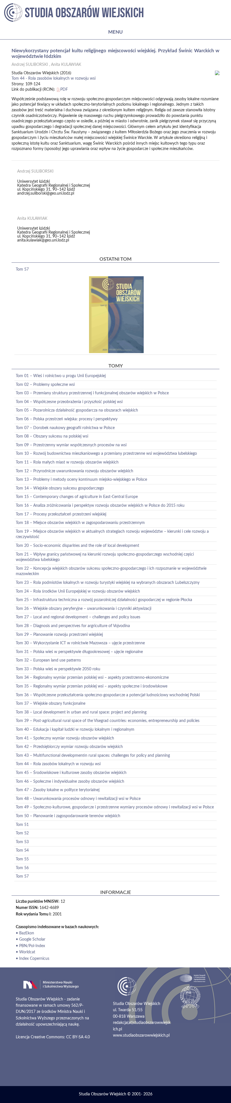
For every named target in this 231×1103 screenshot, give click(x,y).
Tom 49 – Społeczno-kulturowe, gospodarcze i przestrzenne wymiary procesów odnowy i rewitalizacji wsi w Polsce (115, 807)
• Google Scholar (30, 939)
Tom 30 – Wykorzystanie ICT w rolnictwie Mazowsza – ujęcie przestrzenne (80, 643)
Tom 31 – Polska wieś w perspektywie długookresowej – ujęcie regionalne (79, 652)
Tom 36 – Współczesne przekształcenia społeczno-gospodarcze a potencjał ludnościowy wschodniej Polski (108, 695)
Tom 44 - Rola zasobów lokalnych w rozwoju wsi (53, 79)
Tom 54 (22, 850)
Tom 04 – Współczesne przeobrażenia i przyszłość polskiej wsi (69, 402)
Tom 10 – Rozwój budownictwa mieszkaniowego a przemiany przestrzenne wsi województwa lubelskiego (106, 454)
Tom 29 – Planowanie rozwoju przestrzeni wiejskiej (59, 635)
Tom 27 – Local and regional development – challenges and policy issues (78, 617)
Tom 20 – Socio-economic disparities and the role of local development (77, 546)
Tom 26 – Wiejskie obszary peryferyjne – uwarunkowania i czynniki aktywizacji (83, 609)
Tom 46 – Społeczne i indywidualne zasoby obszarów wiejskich (70, 782)
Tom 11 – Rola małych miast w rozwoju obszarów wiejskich (67, 462)
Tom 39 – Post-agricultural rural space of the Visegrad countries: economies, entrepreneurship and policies (107, 721)
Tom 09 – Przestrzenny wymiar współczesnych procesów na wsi (71, 445)
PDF (64, 90)
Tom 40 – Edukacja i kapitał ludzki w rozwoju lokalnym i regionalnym (75, 730)
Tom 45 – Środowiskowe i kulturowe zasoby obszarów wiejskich (71, 773)
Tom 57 (22, 269)
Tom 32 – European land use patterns (48, 660)
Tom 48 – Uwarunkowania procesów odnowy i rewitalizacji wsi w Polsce (78, 799)
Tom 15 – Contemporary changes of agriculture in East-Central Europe (77, 497)
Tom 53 (22, 842)
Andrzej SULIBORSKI (30, 65)
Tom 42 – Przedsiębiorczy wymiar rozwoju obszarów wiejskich (69, 747)
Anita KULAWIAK (66, 65)
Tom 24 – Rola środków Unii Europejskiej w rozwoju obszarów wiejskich (78, 591)
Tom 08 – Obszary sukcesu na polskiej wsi (52, 436)
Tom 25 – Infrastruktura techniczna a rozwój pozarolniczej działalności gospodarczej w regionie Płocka (104, 600)
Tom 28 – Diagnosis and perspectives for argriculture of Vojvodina (73, 626)
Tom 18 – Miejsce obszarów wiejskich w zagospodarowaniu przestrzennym (80, 523)
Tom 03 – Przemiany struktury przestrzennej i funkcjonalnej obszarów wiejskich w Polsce (92, 393)
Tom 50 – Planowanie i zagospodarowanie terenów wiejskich (68, 816)
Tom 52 (22, 833)
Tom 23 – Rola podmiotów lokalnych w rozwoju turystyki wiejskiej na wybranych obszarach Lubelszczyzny (107, 583)
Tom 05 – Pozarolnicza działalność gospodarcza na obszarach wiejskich (77, 410)
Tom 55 (22, 859)
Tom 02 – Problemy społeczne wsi (45, 385)
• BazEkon (25, 933)
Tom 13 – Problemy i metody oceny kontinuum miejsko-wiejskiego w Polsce (81, 480)
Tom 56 (22, 868)
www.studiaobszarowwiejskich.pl (141, 1035)
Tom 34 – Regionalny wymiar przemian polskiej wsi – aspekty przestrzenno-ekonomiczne (92, 678)
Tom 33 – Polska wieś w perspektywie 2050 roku (58, 669)
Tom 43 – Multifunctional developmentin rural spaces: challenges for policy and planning (93, 756)
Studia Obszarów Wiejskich (102, 1094)
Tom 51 (22, 825)
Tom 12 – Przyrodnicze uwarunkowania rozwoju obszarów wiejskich (74, 471)
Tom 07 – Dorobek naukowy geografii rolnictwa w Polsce (65, 428)
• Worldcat (25, 952)
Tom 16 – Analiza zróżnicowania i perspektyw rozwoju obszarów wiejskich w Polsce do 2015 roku (100, 506)
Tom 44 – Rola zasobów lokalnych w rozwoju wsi (58, 764)
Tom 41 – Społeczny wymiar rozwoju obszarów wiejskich (65, 738)
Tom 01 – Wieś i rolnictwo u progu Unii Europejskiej (61, 376)
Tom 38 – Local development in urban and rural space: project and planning (81, 712)
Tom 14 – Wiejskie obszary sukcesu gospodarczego (60, 488)
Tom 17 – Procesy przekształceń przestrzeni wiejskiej (61, 514)
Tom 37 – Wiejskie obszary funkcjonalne (50, 704)
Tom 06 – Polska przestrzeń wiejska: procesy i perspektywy (66, 419)
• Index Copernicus (32, 959)
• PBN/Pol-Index (30, 946)
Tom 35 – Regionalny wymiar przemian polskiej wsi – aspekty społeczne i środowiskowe (91, 686)
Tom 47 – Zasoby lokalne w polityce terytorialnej (57, 790)
